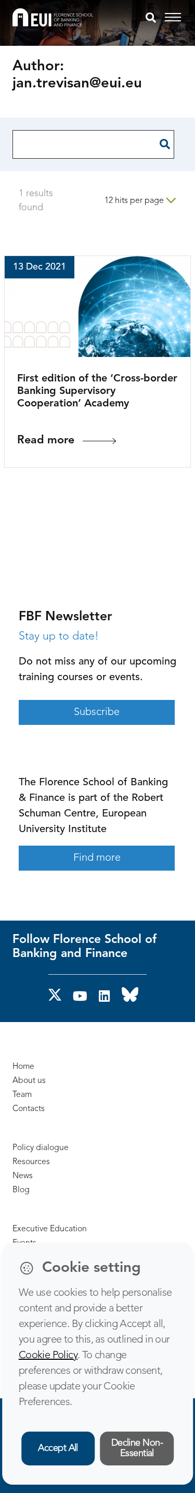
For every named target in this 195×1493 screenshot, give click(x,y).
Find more (97, 858)
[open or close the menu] (174, 17)
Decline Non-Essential (137, 1448)
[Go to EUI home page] (52, 17)
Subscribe (97, 712)
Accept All (58, 1448)
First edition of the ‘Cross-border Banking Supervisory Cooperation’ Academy (97, 391)
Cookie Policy (48, 1355)
